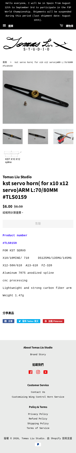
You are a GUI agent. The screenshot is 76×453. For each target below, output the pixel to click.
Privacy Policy (38, 414)
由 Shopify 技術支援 (59, 438)
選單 (10, 26)
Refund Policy (38, 418)
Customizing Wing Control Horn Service (38, 397)
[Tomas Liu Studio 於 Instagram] (38, 373)
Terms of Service (38, 428)
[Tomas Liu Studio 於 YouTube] (45, 373)
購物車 (69, 26)
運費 (18, 212)
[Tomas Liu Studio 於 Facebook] (30, 373)
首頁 (5, 62)
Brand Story (38, 354)
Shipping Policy (38, 423)
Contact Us (38, 392)
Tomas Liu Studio (33, 438)
